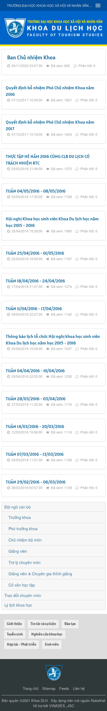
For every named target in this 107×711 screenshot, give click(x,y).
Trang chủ (30, 688)
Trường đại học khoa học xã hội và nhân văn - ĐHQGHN (49, 5)
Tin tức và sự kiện (43, 623)
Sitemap (48, 688)
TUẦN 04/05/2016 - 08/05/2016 (36, 191)
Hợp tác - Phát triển (21, 644)
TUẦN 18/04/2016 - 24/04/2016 (35, 281)
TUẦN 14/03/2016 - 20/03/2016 (35, 426)
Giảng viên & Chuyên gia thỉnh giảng (40, 573)
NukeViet (98, 700)
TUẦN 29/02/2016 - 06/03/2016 (36, 482)
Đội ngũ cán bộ (17, 507)
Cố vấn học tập (22, 585)
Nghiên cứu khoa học (47, 634)
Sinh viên (52, 644)
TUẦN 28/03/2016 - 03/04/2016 (36, 398)
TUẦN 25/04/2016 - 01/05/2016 (35, 253)
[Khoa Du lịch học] (53, 27)
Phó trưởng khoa (23, 528)
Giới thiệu (14, 623)
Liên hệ (79, 688)
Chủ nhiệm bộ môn (25, 540)
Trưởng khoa (20, 517)
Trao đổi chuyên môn (22, 595)
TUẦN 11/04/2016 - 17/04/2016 (34, 308)
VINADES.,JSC (61, 705)
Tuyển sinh (15, 634)
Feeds (64, 688)
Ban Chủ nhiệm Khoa (31, 57)
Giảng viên (18, 551)
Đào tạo (70, 623)
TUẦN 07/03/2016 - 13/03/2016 (35, 454)
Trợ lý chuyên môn (25, 562)
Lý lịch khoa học (18, 605)
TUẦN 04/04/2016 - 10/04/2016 (35, 370)
